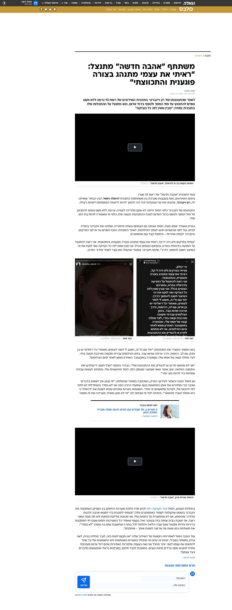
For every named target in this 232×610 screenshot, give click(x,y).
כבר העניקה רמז (157, 508)
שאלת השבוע (134, 10)
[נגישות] (4, 3)
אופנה (74, 3)
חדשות (177, 3)
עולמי (157, 10)
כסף (127, 3)
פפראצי (122, 10)
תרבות (145, 3)
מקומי (173, 10)
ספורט (167, 3)
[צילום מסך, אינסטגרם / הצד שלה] (104, 300)
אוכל (118, 3)
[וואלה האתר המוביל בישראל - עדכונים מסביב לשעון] (189, 3)
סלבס (135, 3)
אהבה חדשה (189, 558)
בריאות (108, 3)
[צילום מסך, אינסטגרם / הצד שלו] (166, 300)
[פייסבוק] (41, 9)
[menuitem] (175, 3)
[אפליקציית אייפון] (50, 9)
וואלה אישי (147, 10)
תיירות (98, 3)
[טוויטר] (46, 9)
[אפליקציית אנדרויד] (55, 9)
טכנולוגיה (86, 3)
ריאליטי (165, 10)
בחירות (156, 3)
